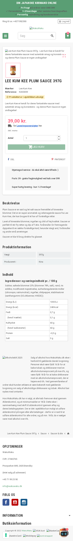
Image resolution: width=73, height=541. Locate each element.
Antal (10, 138)
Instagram (24, 502)
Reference (10, 92)
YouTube (15, 502)
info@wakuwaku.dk (12, 486)
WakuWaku (27, 530)
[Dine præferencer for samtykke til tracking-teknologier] (6, 535)
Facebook (6, 502)
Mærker (9, 88)
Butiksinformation (17, 523)
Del (12, 159)
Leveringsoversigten (27, 125)
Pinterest (59, 159)
